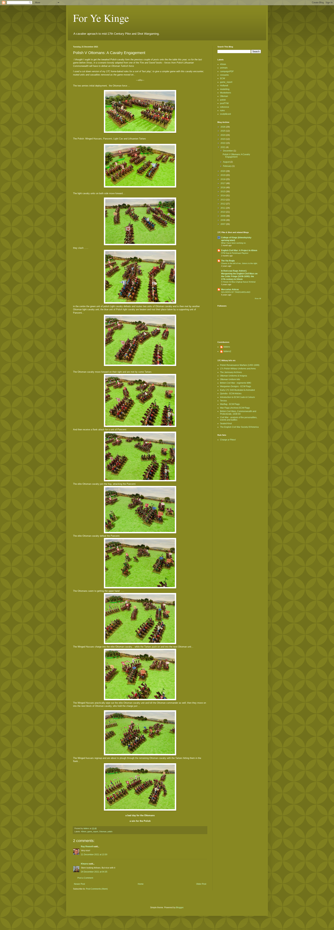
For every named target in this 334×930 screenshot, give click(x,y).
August (226, 162)
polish (110, 831)
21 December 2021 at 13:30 (94, 854)
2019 (223, 175)
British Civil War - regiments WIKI (235, 383)
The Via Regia (228, 261)
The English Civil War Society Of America (239, 427)
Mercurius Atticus (230, 289)
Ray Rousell (87, 846)
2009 (223, 216)
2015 (223, 191)
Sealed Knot (226, 423)
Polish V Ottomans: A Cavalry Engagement (236, 155)
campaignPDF (227, 71)
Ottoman (102, 831)
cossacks (224, 75)
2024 (223, 135)
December (228, 151)
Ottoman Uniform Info (230, 379)
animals (224, 68)
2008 (223, 220)
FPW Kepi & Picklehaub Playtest (234, 253)
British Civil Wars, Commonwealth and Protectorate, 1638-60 (238, 412)
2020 (223, 171)
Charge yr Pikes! (228, 440)
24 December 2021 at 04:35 (94, 872)
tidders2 (227, 351)
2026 (223, 127)
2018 (223, 179)
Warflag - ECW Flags (230, 404)
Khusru (84, 864)
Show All (258, 298)
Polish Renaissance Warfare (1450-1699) (239, 365)
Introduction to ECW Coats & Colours (237, 397)
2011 (223, 208)
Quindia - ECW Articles (230, 393)
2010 (223, 212)
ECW (222, 78)
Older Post (201, 884)
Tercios (223, 400)
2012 (223, 204)
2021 (223, 147)
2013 (223, 200)
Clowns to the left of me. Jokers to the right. (239, 263)
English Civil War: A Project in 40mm (239, 250)
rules (222, 110)
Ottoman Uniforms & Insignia (233, 376)
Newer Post (79, 884)
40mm (83, 831)
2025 (223, 131)
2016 (223, 187)
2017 (223, 183)
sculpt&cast (225, 114)
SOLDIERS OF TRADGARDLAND (235, 292)
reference (224, 107)
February (227, 166)
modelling (224, 89)
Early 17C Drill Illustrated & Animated (237, 390)
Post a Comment (85, 878)
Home (141, 884)
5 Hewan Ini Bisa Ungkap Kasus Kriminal (238, 282)
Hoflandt (224, 85)
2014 (223, 195)
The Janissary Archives (231, 372)
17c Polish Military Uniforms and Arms (238, 368)
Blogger (179, 907)
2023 (223, 139)
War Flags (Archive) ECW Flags (235, 408)
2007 (223, 224)
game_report (92, 831)
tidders (227, 347)
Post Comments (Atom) (97, 889)
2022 (223, 143)
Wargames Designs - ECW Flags (235, 386)
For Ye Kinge (101, 18)
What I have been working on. (233, 243)
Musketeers (225, 93)
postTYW (224, 103)
